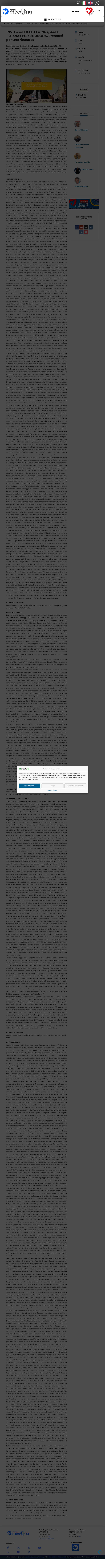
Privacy (54, 790)
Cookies (49, 790)
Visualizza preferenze (75, 786)
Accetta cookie (29, 786)
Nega (52, 786)
